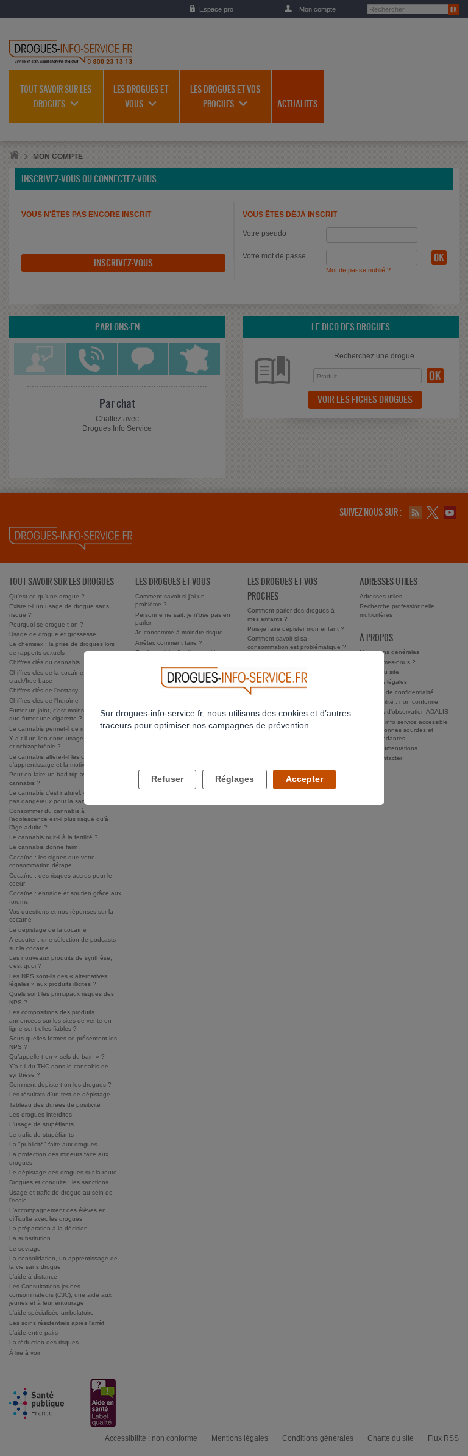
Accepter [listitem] (304, 779)
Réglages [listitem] (234, 779)
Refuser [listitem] (167, 779)
